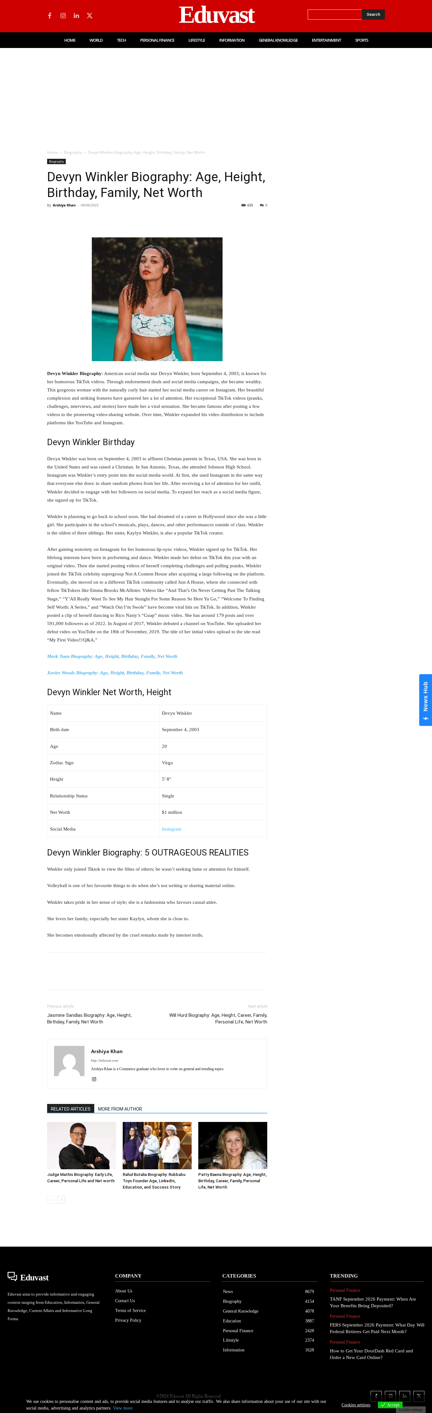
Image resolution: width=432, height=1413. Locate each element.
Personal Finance (345, 1290)
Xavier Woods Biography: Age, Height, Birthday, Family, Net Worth (115, 672)
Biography (73, 152)
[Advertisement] (216, 95)
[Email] (140, 219)
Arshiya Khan (64, 205)
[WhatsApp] (97, 219)
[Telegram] (155, 219)
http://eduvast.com (104, 1060)
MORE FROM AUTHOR (120, 1109)
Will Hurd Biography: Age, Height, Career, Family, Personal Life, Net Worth (218, 1018)
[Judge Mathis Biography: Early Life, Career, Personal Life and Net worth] (81, 1145)
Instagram (172, 829)
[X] (89, 16)
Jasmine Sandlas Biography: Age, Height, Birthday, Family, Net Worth (89, 1018)
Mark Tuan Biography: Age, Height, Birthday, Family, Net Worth (112, 656)
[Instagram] (63, 16)
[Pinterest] (82, 219)
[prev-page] (51, 1200)
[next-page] (61, 1200)
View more (123, 1408)
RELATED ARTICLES (70, 1109)
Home (52, 152)
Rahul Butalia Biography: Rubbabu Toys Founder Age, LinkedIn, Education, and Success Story (154, 1180)
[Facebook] (50, 16)
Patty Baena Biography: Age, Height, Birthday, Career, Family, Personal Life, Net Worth (232, 1180)
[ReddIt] (126, 219)
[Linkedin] (76, 16)
